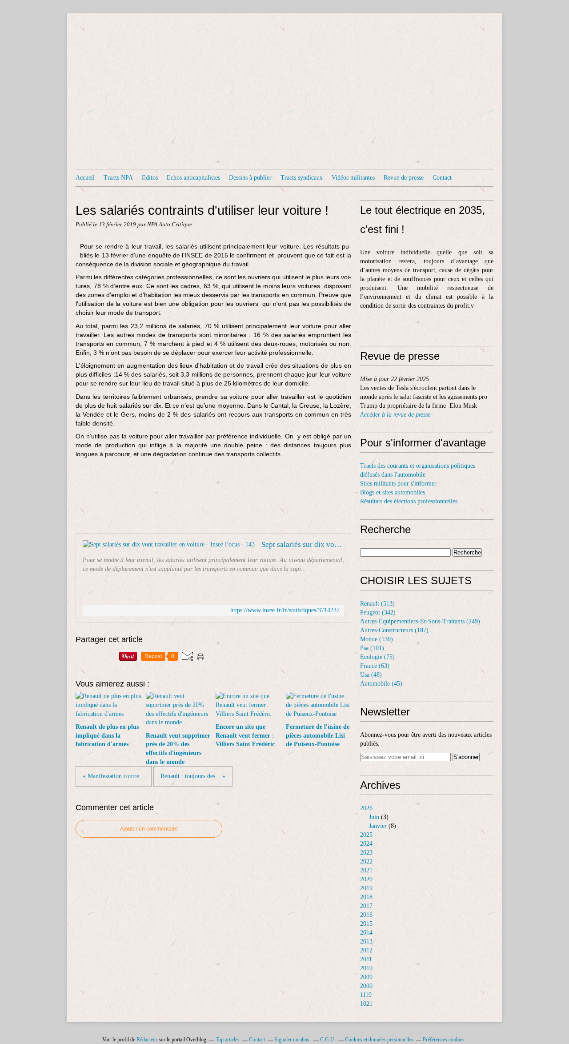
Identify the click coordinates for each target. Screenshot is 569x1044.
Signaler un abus (292, 1039)
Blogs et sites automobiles (392, 492)
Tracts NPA (118, 177)
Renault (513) (377, 603)
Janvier (378, 826)
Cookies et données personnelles (379, 1039)
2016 (366, 914)
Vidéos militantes (353, 177)
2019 (366, 888)
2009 (366, 977)
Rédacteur (146, 1039)
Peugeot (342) (378, 612)
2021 (366, 870)
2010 (366, 968)
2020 (366, 879)
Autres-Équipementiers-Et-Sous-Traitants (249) (420, 621)
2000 (366, 986)
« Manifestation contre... (113, 776)
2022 (366, 861)
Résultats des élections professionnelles (408, 501)
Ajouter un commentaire (149, 829)
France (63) (374, 666)
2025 (366, 834)
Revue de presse (404, 177)
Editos (150, 177)
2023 (366, 852)
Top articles (228, 1039)
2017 (366, 906)
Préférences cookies (444, 1039)
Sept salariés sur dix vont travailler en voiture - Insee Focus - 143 (302, 544)
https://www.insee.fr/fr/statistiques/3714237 (285, 610)
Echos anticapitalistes (193, 177)
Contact (442, 177)
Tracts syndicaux (301, 177)
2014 (366, 932)
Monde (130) (376, 639)
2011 (366, 959)
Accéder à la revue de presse (395, 414)
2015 (366, 923)
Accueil (85, 177)
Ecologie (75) (377, 657)
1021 (366, 1003)
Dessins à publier (250, 177)
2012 (366, 950)
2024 (366, 843)
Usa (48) (371, 674)
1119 (366, 995)
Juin (374, 817)
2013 (366, 941)
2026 (366, 808)
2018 (366, 897)
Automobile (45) (381, 683)
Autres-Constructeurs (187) (394, 630)
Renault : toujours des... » (192, 776)
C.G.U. (328, 1039)
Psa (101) (372, 648)
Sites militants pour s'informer (398, 483)
